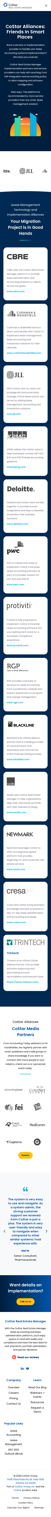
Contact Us (14, 1403)
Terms (15, 1498)
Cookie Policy (25, 1502)
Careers (13, 1393)
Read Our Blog (37, 1387)
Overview (13, 1387)
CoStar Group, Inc (25, 1486)
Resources (37, 1402)
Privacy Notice (32, 1498)
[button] (46, 5)
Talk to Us (25, 1301)
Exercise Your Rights (18, 1507)
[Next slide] (46, 1231)
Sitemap (39, 1507)
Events (25, 1155)
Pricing (13, 1398)
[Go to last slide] (4, 1231)
